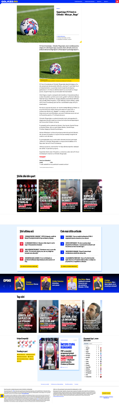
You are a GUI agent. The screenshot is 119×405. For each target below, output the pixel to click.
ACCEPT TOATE (106, 393)
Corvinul (88, 357)
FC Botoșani (88, 371)
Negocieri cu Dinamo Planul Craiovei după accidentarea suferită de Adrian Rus (79, 252)
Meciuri (90, 343)
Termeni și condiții (45, 384)
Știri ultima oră (27, 231)
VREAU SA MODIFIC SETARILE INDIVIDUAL (106, 397)
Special (106, 1)
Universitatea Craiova (23, 359)
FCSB (87, 350)
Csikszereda (88, 376)
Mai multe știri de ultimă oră (29, 266)
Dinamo (87, 348)
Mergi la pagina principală (70, 266)
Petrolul (87, 365)
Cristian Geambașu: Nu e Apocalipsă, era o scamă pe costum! (106, 283)
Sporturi (99, 1)
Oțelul (87, 363)
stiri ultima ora (22, 354)
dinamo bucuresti (22, 356)
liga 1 (32, 359)
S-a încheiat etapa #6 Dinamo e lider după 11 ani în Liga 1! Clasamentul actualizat (27, 195)
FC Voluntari (88, 373)
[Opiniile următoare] (10, 286)
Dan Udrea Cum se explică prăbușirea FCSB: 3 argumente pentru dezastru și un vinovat (79, 237)
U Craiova (88, 353)
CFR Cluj (31, 356)
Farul (87, 359)
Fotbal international (89, 1)
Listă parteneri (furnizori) (58, 396)
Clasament (86, 343)
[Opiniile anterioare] (4, 286)
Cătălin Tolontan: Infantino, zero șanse (54, 283)
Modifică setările (69, 384)
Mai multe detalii (25, 393)
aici (37, 398)
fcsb (20, 361)
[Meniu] (117, 1)
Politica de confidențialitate (57, 384)
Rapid (87, 351)
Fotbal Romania (78, 1)
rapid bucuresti (31, 354)
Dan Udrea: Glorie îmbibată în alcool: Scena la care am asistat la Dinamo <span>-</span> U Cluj (80, 283)
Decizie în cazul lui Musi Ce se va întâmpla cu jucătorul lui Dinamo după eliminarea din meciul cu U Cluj (49, 195)
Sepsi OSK (88, 367)
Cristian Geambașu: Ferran (27, 283)
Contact (76, 384)
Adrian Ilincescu (61, 36)
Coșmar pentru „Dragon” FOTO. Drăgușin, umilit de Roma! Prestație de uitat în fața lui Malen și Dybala (39, 237)
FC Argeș (88, 355)
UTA (87, 375)
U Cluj (87, 361)
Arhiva (58, 8)
